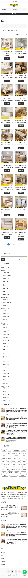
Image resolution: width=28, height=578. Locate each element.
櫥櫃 (8, 461)
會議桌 (4, 325)
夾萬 (4, 328)
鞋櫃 (4, 320)
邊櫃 (8, 469)
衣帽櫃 (4, 316)
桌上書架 (5, 340)
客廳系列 (3, 270)
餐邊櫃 (4, 400)
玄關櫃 (13, 461)
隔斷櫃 (24, 469)
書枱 (15, 458)
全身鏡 (4, 310)
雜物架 (10, 472)
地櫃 (9, 453)
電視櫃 (4, 294)
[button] (14, 14)
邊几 (25, 467)
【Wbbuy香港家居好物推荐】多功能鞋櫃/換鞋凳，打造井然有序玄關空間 (10, 506)
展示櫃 (24, 453)
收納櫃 (9, 458)
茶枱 (14, 464)
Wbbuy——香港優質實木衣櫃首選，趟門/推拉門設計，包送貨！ (10, 513)
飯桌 (14, 475)
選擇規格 (7, 58)
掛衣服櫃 (23, 456)
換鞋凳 (4, 313)
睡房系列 (3, 356)
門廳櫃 (19, 469)
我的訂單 (3, 561)
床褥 (4, 370)
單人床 (3, 453)
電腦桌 (4, 350)
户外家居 (5, 278)
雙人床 (4, 472)
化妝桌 (4, 364)
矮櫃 (19, 461)
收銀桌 (4, 331)
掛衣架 (4, 377)
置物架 (4, 391)
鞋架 (5, 475)
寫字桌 (19, 453)
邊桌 (4, 291)
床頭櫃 (4, 373)
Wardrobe (16, 450)
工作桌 (9, 456)
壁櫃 (4, 388)
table (4, 450)
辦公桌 (19, 467)
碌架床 (4, 380)
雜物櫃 (16, 472)
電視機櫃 (23, 472)
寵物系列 (3, 297)
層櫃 (4, 456)
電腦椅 (4, 353)
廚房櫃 (16, 456)
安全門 (4, 299)
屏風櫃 (4, 272)
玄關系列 (3, 308)
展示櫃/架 (5, 275)
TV (9, 450)
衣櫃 (4, 383)
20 (18, 244)
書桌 (25, 458)
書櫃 (4, 337)
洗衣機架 (5, 394)
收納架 (3, 458)
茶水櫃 (24, 464)
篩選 (3, 259)
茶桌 (19, 464)
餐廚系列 (3, 386)
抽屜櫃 (4, 282)
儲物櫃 (4, 361)
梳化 (4, 285)
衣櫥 (14, 467)
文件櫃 (4, 334)
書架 (20, 458)
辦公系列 (3, 323)
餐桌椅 (4, 397)
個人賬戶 (3, 552)
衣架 (9, 467)
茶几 (4, 288)
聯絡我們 (3, 564)
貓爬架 (4, 305)
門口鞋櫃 (13, 469)
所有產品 (3, 267)
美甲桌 (4, 347)
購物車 (2, 558)
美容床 (4, 358)
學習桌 (13, 453)
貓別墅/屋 (5, 302)
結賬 (2, 555)
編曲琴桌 (5, 343)
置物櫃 (3, 464)
